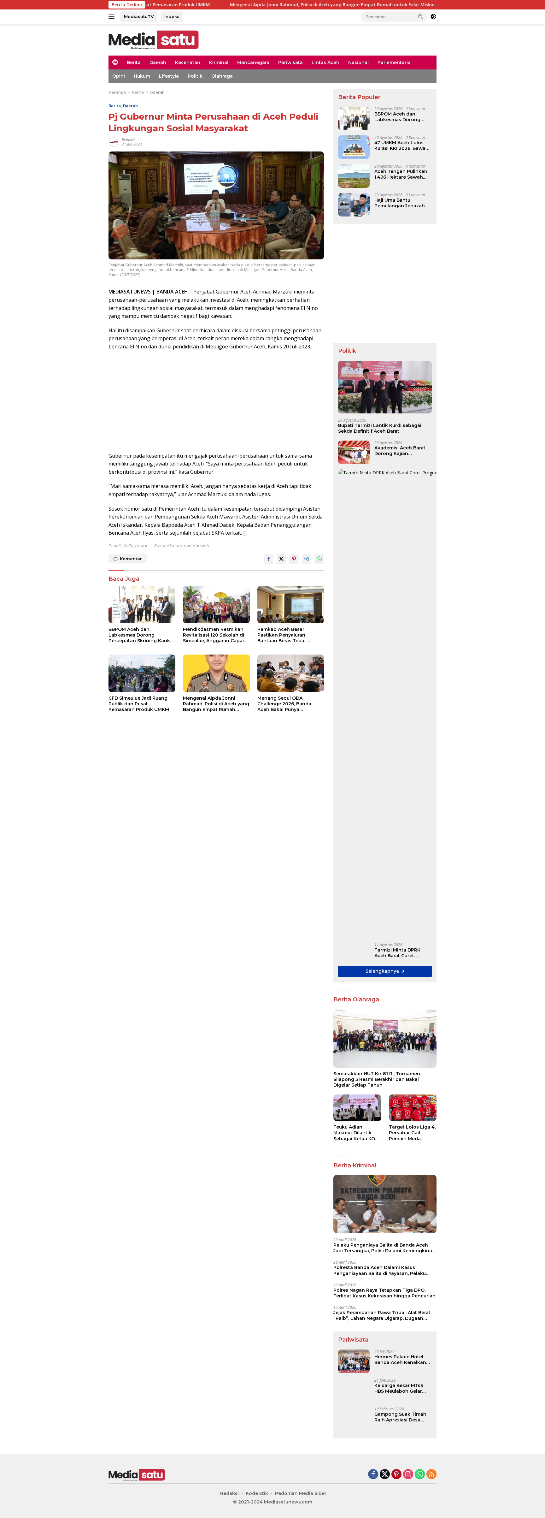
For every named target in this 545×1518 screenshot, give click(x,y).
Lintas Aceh (325, 62)
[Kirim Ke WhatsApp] (319, 559)
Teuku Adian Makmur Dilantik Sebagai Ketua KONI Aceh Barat (356, 1132)
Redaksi (128, 139)
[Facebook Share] (268, 559)
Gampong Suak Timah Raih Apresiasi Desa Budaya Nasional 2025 (400, 1417)
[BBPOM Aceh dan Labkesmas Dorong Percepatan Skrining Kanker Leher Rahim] (141, 604)
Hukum (142, 76)
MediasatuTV (139, 16)
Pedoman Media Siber (300, 1493)
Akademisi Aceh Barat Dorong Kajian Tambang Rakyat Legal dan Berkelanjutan (401, 450)
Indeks (171, 16)
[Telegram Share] (306, 559)
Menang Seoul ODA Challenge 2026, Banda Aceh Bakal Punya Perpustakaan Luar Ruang (287, 704)
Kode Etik (257, 1493)
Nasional (358, 62)
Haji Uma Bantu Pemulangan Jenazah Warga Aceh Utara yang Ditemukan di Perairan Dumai (402, 203)
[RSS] (431, 1474)
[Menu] (112, 16)
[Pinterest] (396, 1474)
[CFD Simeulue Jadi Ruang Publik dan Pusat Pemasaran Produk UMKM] (141, 673)
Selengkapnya (383, 971)
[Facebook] (373, 1474)
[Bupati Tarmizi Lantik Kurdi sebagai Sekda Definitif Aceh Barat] (385, 387)
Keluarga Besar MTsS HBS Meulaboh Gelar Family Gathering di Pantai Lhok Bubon (398, 1388)
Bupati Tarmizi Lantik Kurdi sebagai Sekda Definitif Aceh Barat (379, 428)
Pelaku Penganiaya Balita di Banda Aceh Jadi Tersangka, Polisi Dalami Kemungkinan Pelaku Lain (384, 1248)
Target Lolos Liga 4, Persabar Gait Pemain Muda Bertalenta (412, 1132)
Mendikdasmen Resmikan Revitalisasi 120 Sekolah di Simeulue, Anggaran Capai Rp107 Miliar (213, 635)
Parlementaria (394, 62)
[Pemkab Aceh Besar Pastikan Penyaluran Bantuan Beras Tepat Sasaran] (290, 604)
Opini (118, 76)
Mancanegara (253, 62)
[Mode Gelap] (433, 16)
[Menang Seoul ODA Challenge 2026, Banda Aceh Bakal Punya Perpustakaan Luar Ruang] (290, 673)
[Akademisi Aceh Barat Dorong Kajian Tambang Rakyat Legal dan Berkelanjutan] (354, 452)
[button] (420, 16)
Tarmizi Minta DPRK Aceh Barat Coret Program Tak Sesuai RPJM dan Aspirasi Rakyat (397, 952)
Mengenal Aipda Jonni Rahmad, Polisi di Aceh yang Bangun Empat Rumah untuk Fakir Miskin (271, 5)
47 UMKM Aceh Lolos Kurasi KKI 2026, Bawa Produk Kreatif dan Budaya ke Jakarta (399, 145)
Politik (195, 76)
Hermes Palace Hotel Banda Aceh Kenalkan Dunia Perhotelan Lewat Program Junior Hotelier (402, 1359)
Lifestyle (169, 76)
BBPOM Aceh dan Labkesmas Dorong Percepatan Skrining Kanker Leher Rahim (141, 635)
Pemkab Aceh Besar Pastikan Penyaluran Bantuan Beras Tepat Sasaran (281, 635)
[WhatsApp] (420, 1474)
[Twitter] (385, 1474)
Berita (134, 62)
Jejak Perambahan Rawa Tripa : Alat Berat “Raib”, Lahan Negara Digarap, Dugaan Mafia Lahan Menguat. (382, 1315)
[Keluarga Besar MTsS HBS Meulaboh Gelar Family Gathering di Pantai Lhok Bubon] (354, 1390)
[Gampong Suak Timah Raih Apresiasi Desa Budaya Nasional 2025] (354, 1419)
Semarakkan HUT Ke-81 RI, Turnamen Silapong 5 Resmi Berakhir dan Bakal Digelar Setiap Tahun (376, 1079)
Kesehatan (187, 62)
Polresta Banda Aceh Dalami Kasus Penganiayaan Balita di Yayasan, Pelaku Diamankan (379, 1270)
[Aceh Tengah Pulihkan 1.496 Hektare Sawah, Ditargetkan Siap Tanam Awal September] (354, 176)
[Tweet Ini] (281, 559)
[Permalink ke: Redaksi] (113, 142)
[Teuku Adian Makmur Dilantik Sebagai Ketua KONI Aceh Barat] (357, 1107)
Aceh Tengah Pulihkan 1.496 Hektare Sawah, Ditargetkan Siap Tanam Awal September (402, 174)
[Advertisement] (216, 401)
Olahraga (222, 76)
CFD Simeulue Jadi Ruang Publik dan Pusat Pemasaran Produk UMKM (138, 703)
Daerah (157, 62)
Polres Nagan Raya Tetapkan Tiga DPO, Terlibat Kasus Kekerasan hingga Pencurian (384, 1293)
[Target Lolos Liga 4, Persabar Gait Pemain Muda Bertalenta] (413, 1107)
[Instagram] (408, 1474)
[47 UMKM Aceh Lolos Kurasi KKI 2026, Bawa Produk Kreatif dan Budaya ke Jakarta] (354, 147)
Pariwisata (290, 62)
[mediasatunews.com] (153, 39)
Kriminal (218, 62)
